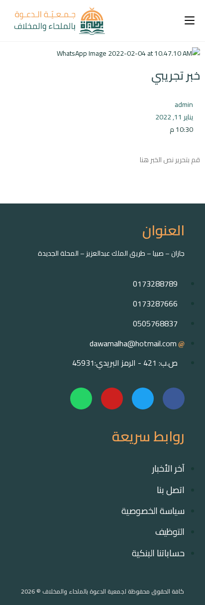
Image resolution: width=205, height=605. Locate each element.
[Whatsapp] (81, 398)
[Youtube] (112, 398)
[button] (197, 192)
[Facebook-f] (174, 398)
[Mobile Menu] (190, 20)
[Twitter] (143, 398)
